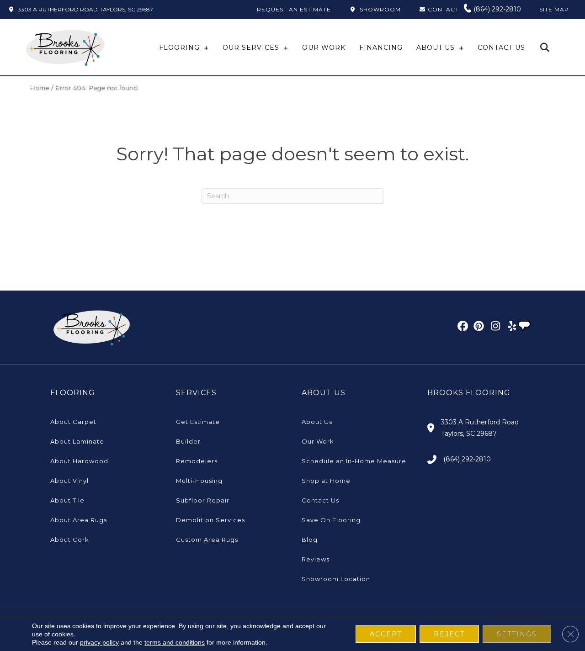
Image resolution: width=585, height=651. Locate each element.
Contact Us (320, 500)
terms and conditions (174, 642)
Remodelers (197, 461)
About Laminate (77, 441)
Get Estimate (198, 421)
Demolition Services (210, 520)
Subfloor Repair (202, 500)
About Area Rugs (78, 520)
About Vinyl (69, 480)
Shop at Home (326, 480)
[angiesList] (525, 327)
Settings (517, 634)
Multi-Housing (199, 480)
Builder (188, 441)
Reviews (316, 559)
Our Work (318, 441)
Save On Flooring (331, 520)
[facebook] (461, 327)
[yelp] (509, 327)
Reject (449, 634)
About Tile (67, 500)
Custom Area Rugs (207, 539)
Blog (310, 539)
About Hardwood (79, 461)
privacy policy (99, 642)
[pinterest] (477, 327)
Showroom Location (336, 578)
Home (39, 87)
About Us (317, 421)
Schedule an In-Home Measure (354, 461)
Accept (386, 634)
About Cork (69, 539)
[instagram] (493, 327)
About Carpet (73, 421)
